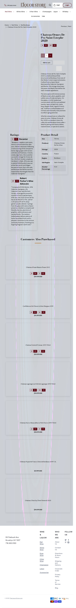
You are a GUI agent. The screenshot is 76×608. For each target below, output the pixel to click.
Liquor (56, 12)
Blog (56, 588)
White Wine (20, 12)
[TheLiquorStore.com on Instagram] (68, 543)
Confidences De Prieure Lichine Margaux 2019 (38, 306)
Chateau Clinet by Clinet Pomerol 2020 (38, 501)
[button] (59, 63)
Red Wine (8, 12)
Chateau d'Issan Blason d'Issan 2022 (38, 267)
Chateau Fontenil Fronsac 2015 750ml (38, 345)
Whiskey (65, 12)
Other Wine (33, 12)
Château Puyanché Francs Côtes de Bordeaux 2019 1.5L (38, 462)
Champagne (46, 12)
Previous (64, 26)
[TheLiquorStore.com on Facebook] (68, 540)
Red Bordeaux (25, 25)
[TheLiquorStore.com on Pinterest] (66, 543)
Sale (43, 16)
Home (7, 25)
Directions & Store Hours (58, 555)
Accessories (35, 16)
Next (69, 26)
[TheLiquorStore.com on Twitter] (66, 540)
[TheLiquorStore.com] (13, 533)
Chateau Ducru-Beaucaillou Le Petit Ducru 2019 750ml (38, 423)
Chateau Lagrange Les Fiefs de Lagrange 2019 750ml (38, 384)
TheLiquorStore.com (16, 598)
